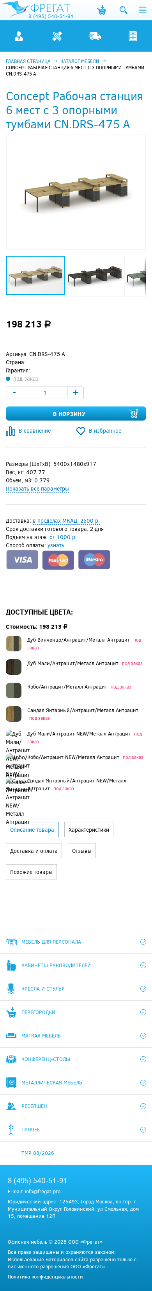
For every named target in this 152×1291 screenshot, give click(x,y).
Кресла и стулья (43, 988)
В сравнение (35, 430)
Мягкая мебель (41, 1035)
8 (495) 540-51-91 (51, 16)
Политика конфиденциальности (45, 1276)
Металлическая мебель (51, 1082)
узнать (56, 545)
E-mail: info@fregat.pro (34, 1191)
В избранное (105, 430)
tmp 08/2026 (37, 1152)
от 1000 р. (63, 537)
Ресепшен (34, 1105)
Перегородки (38, 1012)
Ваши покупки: (101, 10)
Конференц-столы (45, 1059)
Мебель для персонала (51, 941)
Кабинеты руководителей (56, 965)
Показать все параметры (37, 488)
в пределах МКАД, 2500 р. (66, 520)
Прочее (30, 1129)
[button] (139, 141)
